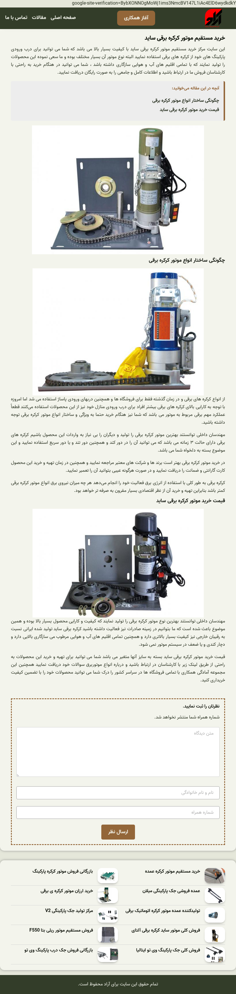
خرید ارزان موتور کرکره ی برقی (67, 891)
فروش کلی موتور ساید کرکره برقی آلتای (166, 930)
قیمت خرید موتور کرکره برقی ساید (189, 110)
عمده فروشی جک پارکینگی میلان (171, 891)
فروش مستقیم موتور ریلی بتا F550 (61, 930)
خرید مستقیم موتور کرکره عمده (172, 871)
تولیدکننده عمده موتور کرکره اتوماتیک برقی (162, 911)
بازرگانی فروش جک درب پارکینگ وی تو (58, 950)
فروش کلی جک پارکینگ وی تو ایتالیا (168, 950)
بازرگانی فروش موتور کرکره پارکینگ (63, 871)
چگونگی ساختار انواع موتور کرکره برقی (185, 100)
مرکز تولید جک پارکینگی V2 (69, 911)
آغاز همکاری (136, 18)
